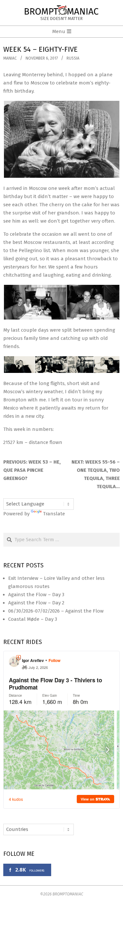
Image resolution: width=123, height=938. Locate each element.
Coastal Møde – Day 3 (32, 619)
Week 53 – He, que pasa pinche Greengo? (32, 470)
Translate (54, 514)
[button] (61, 139)
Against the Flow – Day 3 (36, 595)
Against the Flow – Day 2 (36, 603)
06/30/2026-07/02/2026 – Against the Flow (56, 611)
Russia (73, 58)
